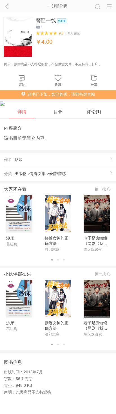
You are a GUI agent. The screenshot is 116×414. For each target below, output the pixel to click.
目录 (58, 111)
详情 (21, 111)
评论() (94, 111)
